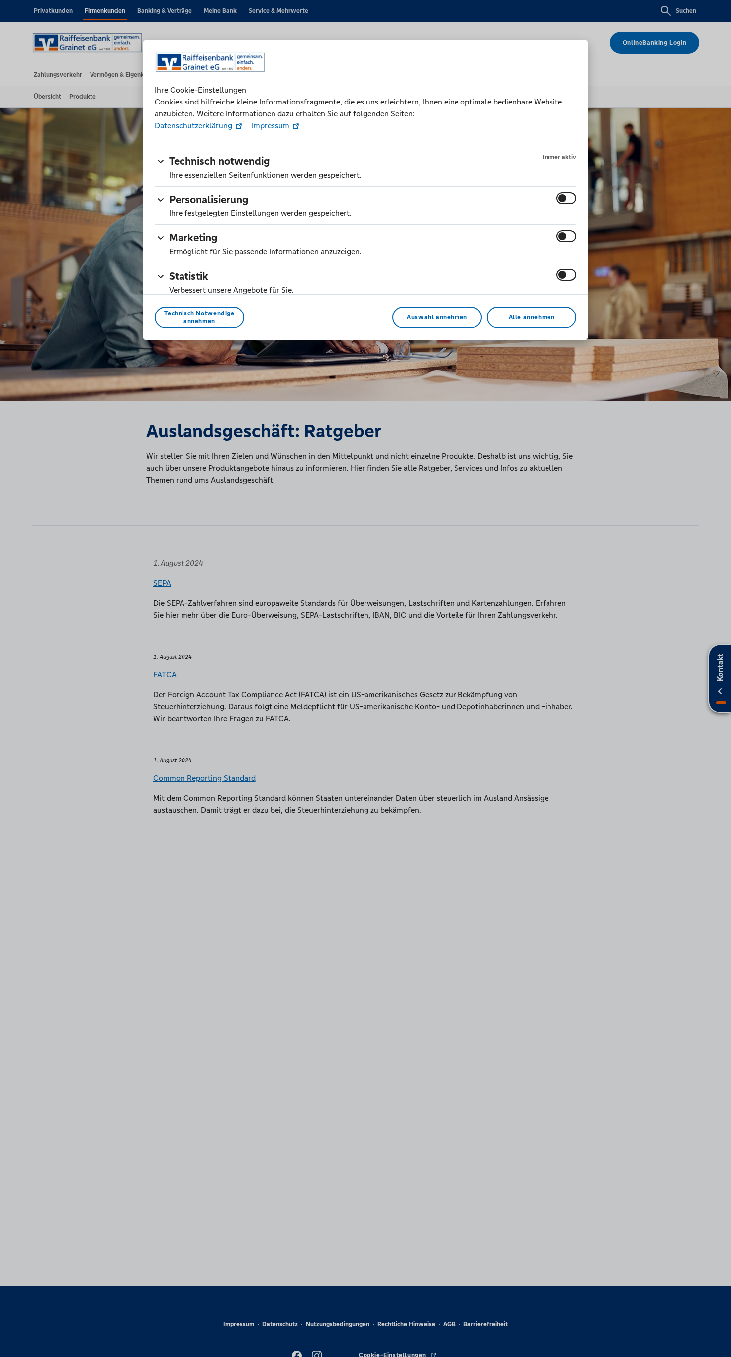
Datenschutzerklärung (194, 125)
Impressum (270, 125)
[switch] (566, 198)
